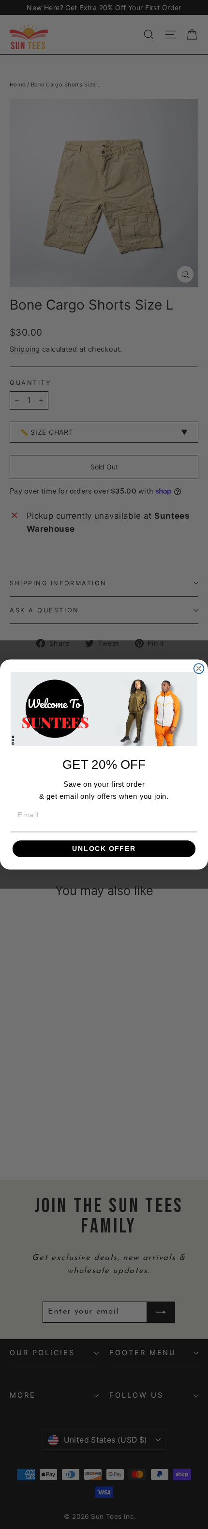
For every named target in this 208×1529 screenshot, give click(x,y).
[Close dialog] (199, 669)
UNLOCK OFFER (104, 848)
